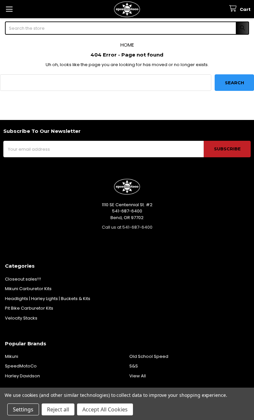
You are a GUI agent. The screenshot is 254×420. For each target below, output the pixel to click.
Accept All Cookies (105, 409)
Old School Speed (148, 356)
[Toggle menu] (9, 9)
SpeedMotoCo (21, 366)
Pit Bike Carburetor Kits (29, 308)
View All (137, 376)
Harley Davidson (22, 376)
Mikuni (11, 356)
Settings (23, 409)
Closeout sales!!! (23, 279)
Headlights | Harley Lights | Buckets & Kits (47, 298)
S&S (133, 366)
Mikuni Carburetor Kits (28, 289)
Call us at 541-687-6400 (127, 227)
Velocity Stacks (21, 318)
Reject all (58, 409)
